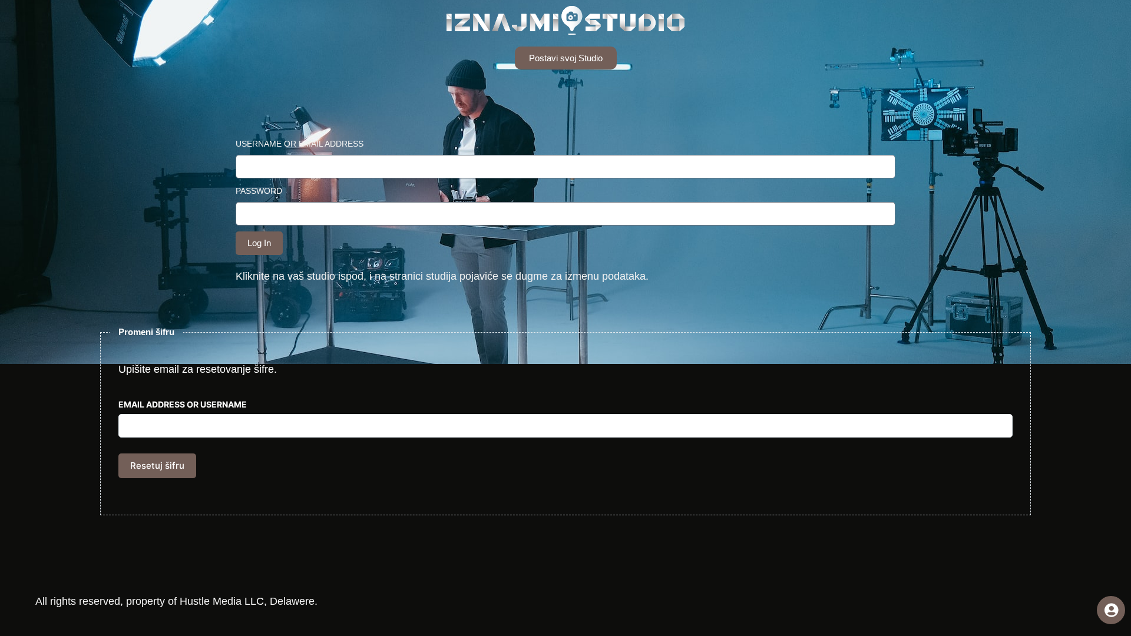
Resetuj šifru (157, 465)
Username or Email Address (299, 143)
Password (259, 191)
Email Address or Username (182, 404)
